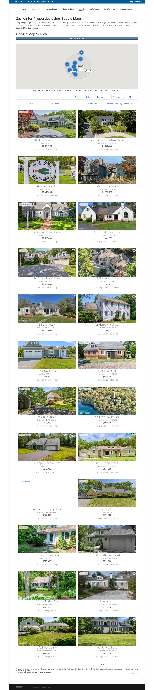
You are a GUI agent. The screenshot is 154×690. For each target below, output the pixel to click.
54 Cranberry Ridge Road (46, 509)
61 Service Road (107, 647)
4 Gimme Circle (46, 186)
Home (23, 9)
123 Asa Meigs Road (46, 601)
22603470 (88, 136)
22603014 (88, 320)
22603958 (28, 505)
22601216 (88, 551)
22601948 (88, 228)
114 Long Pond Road (107, 601)
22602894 (88, 505)
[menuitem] (45, 97)
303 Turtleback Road (107, 555)
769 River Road (46, 417)
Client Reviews (109, 9)
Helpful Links (94, 9)
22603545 (28, 274)
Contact (138, 2)
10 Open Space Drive (46, 140)
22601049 (88, 182)
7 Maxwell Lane (46, 370)
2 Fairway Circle (107, 509)
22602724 (88, 459)
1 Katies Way (47, 324)
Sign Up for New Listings (77, 38)
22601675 (88, 274)
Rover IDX (134, 674)
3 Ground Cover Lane (107, 232)
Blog (131, 2)
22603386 (28, 597)
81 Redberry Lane (107, 463)
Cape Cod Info (68, 9)
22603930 (28, 413)
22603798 (88, 367)
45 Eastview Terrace (107, 417)
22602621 (28, 182)
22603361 (28, 551)
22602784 (28, 643)
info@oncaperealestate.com (39, 687)
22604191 (28, 459)
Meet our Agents (125, 9)
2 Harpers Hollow (107, 324)
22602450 (28, 320)
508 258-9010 (21, 687)
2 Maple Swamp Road (107, 186)
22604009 (28, 228)
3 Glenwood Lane (107, 278)
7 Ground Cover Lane (47, 232)
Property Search (51, 9)
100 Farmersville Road (47, 555)
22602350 (88, 413)
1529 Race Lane (47, 647)
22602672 (28, 136)
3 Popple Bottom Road (47, 463)
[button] (74, 67)
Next (102, 665)
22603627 (88, 643)
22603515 (28, 367)
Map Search (35, 9)
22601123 (88, 597)
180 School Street (107, 370)
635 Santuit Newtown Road (107, 140)
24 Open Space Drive (46, 278)
